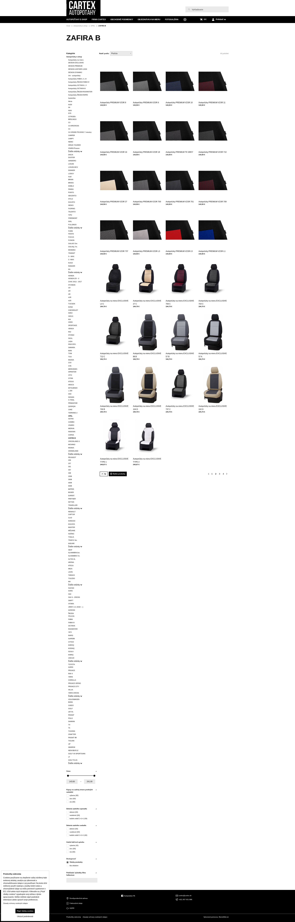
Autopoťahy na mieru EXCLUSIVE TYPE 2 (147, 460)
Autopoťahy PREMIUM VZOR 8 (113, 103)
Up (105, 474)
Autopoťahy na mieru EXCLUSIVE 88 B (147, 355)
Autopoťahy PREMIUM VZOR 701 (180, 202)
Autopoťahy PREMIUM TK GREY (179, 152)
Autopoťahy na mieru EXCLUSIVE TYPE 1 (114, 460)
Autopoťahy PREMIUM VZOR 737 (114, 251)
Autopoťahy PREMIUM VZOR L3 (146, 251)
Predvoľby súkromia (73, 917)
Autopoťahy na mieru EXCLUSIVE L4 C (114, 302)
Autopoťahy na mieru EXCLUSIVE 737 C (180, 407)
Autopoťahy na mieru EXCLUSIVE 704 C (213, 302)
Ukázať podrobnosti (25, 916)
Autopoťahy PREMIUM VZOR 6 (146, 103)
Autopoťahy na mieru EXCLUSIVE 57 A (213, 355)
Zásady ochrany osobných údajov (95, 917)
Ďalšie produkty (119, 474)
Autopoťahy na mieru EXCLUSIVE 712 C (114, 355)
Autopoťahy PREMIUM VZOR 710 (213, 152)
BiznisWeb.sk (224, 917)
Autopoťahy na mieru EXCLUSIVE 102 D (213, 407)
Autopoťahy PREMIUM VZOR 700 (147, 202)
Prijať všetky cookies (25, 911)
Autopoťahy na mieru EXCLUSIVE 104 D (147, 407)
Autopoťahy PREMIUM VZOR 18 (146, 152)
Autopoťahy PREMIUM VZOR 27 (113, 202)
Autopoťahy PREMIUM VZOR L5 (179, 251)
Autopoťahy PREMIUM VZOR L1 (212, 251)
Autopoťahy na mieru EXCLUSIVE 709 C (180, 302)
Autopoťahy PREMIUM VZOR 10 (179, 103)
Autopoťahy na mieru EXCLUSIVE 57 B (180, 355)
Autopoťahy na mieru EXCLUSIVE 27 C (147, 302)
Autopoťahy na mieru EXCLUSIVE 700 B (114, 407)
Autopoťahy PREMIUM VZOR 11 (212, 103)
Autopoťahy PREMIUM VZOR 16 (113, 152)
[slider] (68, 776)
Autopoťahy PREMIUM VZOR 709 (213, 202)
